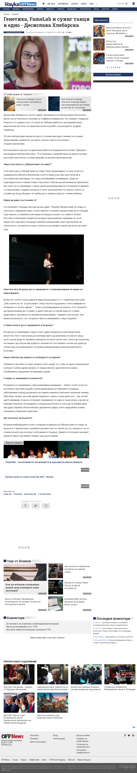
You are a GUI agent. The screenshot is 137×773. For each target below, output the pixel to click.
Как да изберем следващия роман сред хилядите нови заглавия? (22, 587)
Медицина (72, 9)
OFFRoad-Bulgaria (57, 760)
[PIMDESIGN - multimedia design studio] (126, 767)
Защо (96, 9)
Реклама (34, 738)
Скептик (105, 9)
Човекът (60, 9)
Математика (28, 9)
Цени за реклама (38, 742)
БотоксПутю (101, 640)
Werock (71, 760)
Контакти (34, 735)
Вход (55, 735)
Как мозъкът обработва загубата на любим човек (77, 569)
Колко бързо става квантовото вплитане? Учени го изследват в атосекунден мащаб (112, 630)
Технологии (85, 9)
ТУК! (48, 629)
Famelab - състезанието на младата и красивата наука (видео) (44, 462)
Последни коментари (113, 618)
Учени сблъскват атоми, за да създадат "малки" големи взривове (118, 59)
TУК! (35, 626)
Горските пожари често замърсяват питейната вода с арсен (28, 102)
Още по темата (14, 442)
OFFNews (5, 760)
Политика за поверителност (83, 745)
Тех (92, 4)
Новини (15, 14)
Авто (84, 4)
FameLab (8, 494)
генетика (17, 494)
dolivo (98, 623)
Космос (6, 9)
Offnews (63, 4)
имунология (30, 494)
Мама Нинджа (84, 760)
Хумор (115, 9)
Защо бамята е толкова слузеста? (119, 637)
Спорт (74, 4)
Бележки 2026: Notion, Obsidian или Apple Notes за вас (75, 602)
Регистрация (59, 738)
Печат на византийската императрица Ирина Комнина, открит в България (117, 47)
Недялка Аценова (14, 32)
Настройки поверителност (83, 751)
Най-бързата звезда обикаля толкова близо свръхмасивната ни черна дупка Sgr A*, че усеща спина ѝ (75, 105)
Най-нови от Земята (20, 94)
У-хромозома (44, 494)
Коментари (16, 618)
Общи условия (83, 735)
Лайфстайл (34, 760)
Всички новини (113, 74)
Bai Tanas (99, 637)
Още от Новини (19, 561)
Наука (51, 4)
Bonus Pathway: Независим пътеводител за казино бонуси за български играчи (23, 602)
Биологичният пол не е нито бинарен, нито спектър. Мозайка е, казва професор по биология (118, 33)
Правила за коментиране (82, 739)
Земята (40, 9)
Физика (16, 9)
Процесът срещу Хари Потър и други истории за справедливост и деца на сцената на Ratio (76, 588)
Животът (50, 9)
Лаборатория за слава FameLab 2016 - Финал (29, 476)
